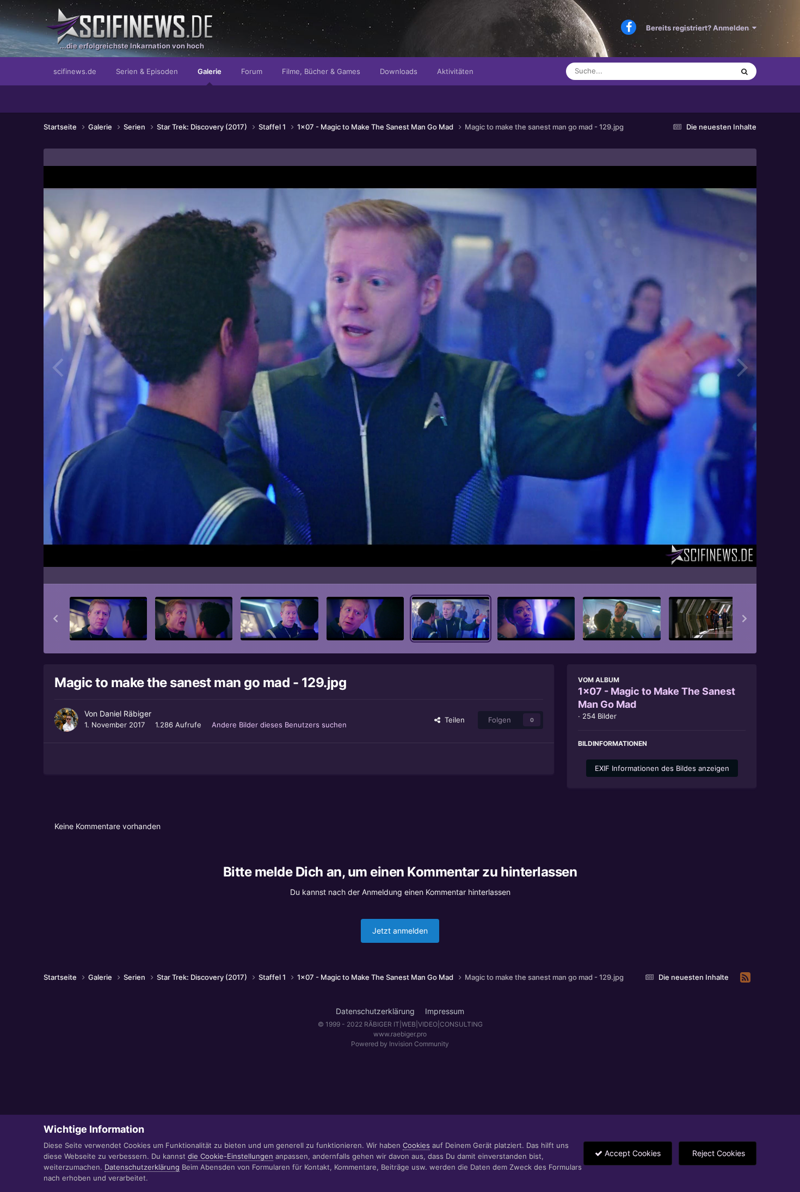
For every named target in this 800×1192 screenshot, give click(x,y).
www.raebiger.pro (400, 1034)
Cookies (416, 1145)
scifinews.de (74, 71)
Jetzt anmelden (400, 930)
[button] (55, 619)
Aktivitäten (455, 71)
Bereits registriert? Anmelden (699, 27)
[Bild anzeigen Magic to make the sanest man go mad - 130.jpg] (536, 618)
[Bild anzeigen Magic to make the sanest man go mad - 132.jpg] (707, 618)
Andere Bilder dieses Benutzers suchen (279, 724)
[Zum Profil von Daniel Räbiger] (66, 720)
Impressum (444, 1011)
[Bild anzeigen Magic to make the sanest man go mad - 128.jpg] (365, 618)
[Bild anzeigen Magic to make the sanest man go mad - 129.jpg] (450, 618)
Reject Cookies (717, 1153)
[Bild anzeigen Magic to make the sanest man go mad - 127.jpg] (279, 618)
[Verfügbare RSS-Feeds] (745, 977)
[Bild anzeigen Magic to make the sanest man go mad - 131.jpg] (621, 618)
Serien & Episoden (147, 71)
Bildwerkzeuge (707, 564)
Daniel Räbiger (125, 713)
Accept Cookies (631, 1153)
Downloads (398, 71)
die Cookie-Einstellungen (230, 1156)
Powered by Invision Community (400, 1044)
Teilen (452, 719)
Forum (251, 71)
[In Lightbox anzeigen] (400, 366)
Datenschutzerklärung (375, 1011)
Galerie (209, 71)
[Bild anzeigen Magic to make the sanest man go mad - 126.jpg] (193, 618)
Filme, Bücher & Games (321, 71)
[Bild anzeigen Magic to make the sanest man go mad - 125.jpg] (108, 618)
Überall (707, 71)
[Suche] (744, 71)
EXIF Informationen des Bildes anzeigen (662, 768)
